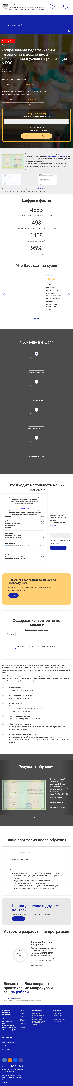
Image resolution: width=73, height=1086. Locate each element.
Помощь (61, 19)
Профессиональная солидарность (59, 1020)
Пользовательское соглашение (12, 1075)
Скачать (13, 595)
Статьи (53, 19)
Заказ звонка (52, 6)
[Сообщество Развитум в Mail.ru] (15, 1060)
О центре (14, 19)
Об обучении (25, 19)
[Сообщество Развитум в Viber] (21, 1060)
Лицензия (5, 1082)
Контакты (23, 1027)
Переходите (9, 998)
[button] (3, 293)
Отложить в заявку (58, 548)
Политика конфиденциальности (12, 1077)
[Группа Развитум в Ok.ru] (10, 1060)
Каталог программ (40, 19)
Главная (5, 19)
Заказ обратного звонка (9, 1071)
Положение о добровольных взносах (13, 1080)
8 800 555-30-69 (14, 1066)
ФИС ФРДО (39, 189)
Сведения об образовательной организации (58, 1015)
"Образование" (7, 191)
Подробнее (53, 525)
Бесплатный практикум (12, 25)
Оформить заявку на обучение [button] (36, 136)
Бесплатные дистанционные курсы (39, 1014)
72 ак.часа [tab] (10, 634)
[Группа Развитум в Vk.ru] (4, 1060)
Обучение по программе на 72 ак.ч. (18, 545)
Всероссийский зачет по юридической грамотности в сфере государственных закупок (39, 1021)
